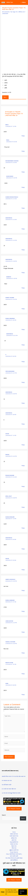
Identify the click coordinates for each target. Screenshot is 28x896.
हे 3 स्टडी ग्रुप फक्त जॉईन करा (9, 789)
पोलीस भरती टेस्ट (14, 834)
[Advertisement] (14, 30)
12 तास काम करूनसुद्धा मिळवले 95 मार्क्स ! (11, 793)
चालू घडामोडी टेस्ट (14, 842)
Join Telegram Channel (14, 808)
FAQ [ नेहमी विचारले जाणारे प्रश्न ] (14, 854)
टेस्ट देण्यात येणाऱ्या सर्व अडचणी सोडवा (14, 858)
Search (4, 815)
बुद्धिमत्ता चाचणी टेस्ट (14, 850)
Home (14, 832)
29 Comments (6, 12)
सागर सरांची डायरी (14, 856)
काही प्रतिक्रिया (14, 860)
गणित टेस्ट (14, 848)
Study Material (14, 852)
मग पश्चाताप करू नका (7, 780)
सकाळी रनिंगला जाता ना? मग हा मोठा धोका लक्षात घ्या (13, 776)
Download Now (22, 892)
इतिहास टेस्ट (14, 838)
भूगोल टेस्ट (14, 840)
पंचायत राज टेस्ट (14, 844)
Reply (23, 136)
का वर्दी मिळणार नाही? (6, 784)
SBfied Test (9, 2)
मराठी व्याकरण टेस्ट (14, 836)
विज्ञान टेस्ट (14, 846)
